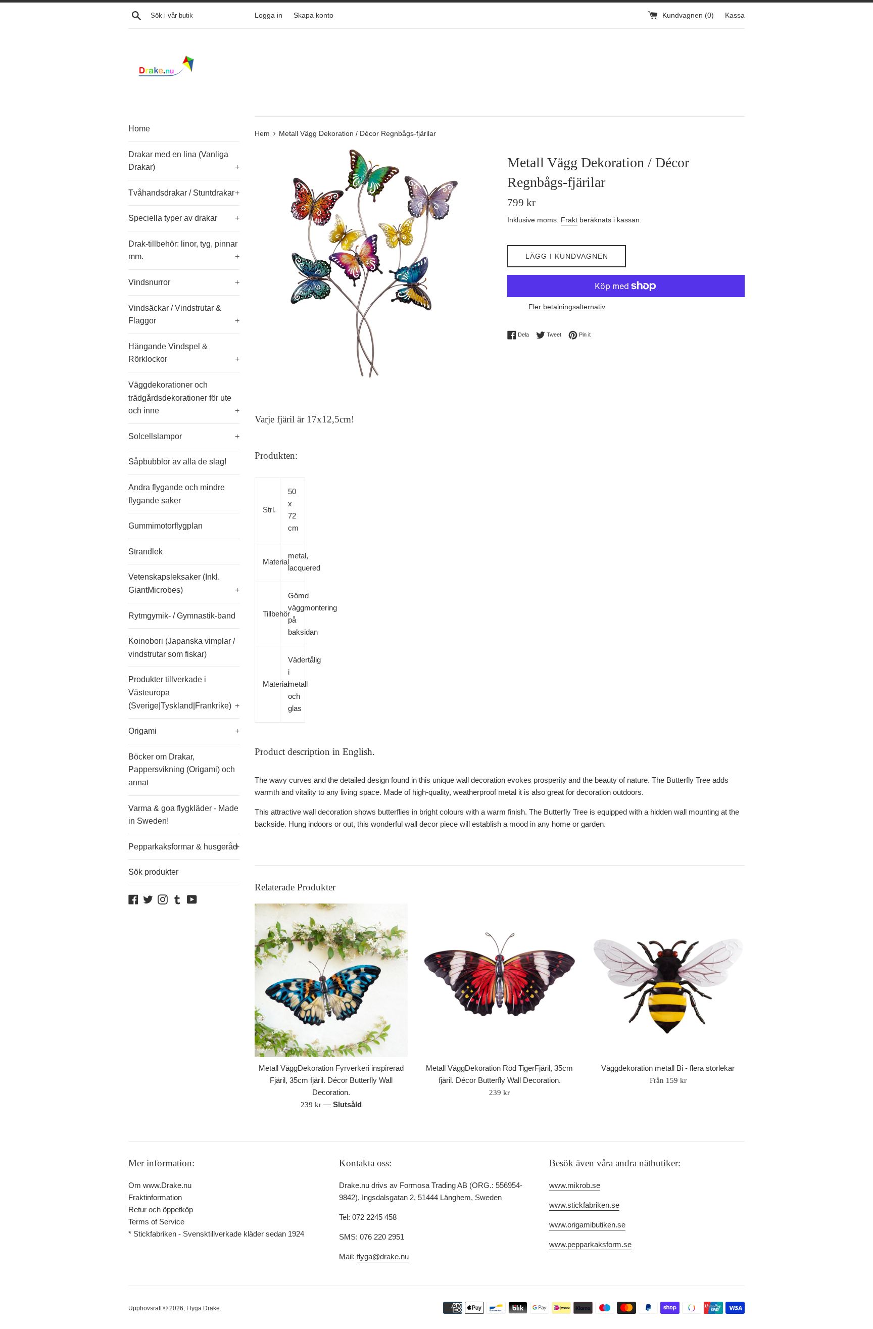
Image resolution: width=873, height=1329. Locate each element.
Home (139, 128)
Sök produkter (153, 872)
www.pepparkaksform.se (590, 1244)
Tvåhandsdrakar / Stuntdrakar (183, 192)
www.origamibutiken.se (587, 1224)
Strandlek (145, 551)
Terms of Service (156, 1221)
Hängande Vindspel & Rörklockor (183, 353)
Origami (183, 731)
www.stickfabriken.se (584, 1205)
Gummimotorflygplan (165, 525)
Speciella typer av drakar (183, 218)
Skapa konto (313, 15)
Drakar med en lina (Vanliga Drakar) (183, 161)
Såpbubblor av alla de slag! (177, 461)
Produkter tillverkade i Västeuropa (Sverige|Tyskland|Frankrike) (183, 692)
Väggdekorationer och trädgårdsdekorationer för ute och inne (183, 398)
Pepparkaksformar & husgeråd (183, 846)
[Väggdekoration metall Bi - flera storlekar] (668, 980)
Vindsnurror (183, 282)
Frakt (569, 220)
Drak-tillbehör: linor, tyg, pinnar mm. (183, 250)
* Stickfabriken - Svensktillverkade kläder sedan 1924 (216, 1233)
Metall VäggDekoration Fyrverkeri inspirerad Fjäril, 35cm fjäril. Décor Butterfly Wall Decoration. (331, 1080)
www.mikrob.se (574, 1185)
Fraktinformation (155, 1197)
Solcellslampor (183, 436)
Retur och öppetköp (160, 1209)
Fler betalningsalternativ (566, 307)
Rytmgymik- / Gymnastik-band (181, 615)
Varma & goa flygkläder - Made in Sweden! (183, 815)
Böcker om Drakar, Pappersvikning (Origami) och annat (181, 769)
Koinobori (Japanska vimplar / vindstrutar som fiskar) (181, 647)
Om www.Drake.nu (159, 1185)
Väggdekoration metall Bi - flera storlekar (668, 1068)
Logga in (268, 15)
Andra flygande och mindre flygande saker (176, 494)
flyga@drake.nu (383, 1256)
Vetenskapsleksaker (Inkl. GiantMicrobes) (183, 583)
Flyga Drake (203, 1308)
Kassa (735, 15)
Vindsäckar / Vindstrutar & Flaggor (183, 314)
